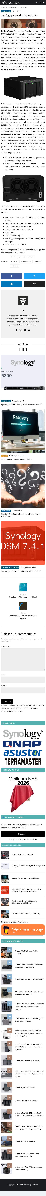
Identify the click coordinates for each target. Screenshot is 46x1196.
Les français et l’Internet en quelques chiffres (23, 616)
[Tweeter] (34, 276)
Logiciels (4, 456)
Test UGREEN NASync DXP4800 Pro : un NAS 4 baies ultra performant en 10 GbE (29, 1006)
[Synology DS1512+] (23, 87)
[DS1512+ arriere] (23, 188)
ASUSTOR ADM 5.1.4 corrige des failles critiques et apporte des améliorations (26, 890)
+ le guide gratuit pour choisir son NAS (23, 839)
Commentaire (5, 646)
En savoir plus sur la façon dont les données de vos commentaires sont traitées (22, 708)
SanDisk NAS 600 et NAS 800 (22, 855)
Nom (3, 675)
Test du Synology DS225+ (25, 1087)
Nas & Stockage (26, 261)
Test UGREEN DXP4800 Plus (26, 1101)
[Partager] (11, 276)
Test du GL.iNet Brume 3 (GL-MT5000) (26, 914)
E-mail (3, 685)
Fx (23, 310)
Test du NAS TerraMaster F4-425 (27, 1060)
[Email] (34, 284)
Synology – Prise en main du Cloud (23, 595)
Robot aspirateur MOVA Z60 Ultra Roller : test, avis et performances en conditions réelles (29, 1033)
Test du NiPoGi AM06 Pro (25, 1141)
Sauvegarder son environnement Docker (16, 459)
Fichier (31, 257)
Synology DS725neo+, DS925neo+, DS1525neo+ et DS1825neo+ (21, 515)
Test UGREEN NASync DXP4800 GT (29, 979)
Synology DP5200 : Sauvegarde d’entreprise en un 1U (22, 405)
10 (35, 567)
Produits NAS (6, 11)
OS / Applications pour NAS (10, 567)
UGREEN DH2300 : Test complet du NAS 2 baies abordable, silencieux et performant (29, 1047)
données (22, 257)
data (13, 257)
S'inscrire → (23, 834)
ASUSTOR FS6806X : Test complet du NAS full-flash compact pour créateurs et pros (29, 1074)
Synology (15, 265)
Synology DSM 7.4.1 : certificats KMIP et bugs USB (21, 571)
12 (22, 456)
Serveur (38, 261)
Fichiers (14, 261)
